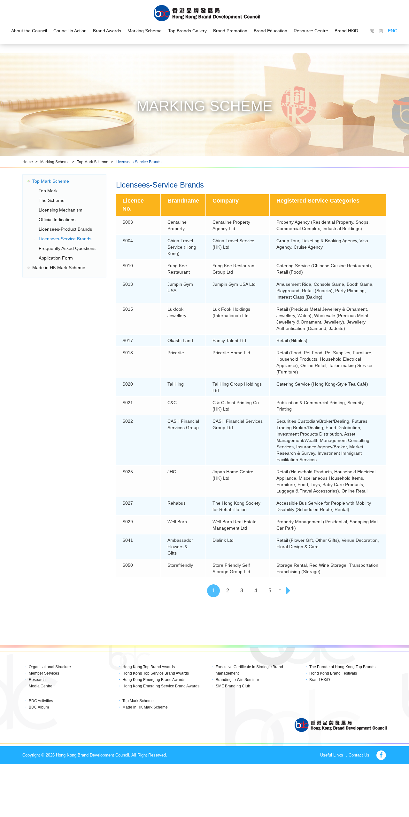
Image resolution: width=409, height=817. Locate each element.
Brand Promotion (230, 30)
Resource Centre (311, 30)
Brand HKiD (346, 30)
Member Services (44, 673)
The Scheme (52, 200)
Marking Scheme (144, 30)
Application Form (56, 257)
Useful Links (331, 755)
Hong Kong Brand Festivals (333, 673)
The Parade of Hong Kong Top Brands (342, 667)
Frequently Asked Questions (67, 248)
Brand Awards (107, 30)
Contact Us (359, 755)
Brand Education (270, 30)
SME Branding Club (233, 686)
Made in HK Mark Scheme (58, 267)
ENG (392, 30)
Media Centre (40, 686)
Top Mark (48, 190)
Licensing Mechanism (60, 209)
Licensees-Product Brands (65, 229)
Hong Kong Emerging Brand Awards (153, 679)
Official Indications (57, 219)
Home (27, 162)
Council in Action (70, 30)
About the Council (29, 30)
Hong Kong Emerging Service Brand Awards (160, 686)
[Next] (288, 590)
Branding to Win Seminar (237, 679)
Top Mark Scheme (92, 162)
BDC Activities (41, 701)
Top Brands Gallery (187, 30)
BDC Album (39, 707)
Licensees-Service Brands (138, 162)
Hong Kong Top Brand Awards (148, 667)
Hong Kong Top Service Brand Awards (155, 673)
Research (37, 679)
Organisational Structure (50, 667)
